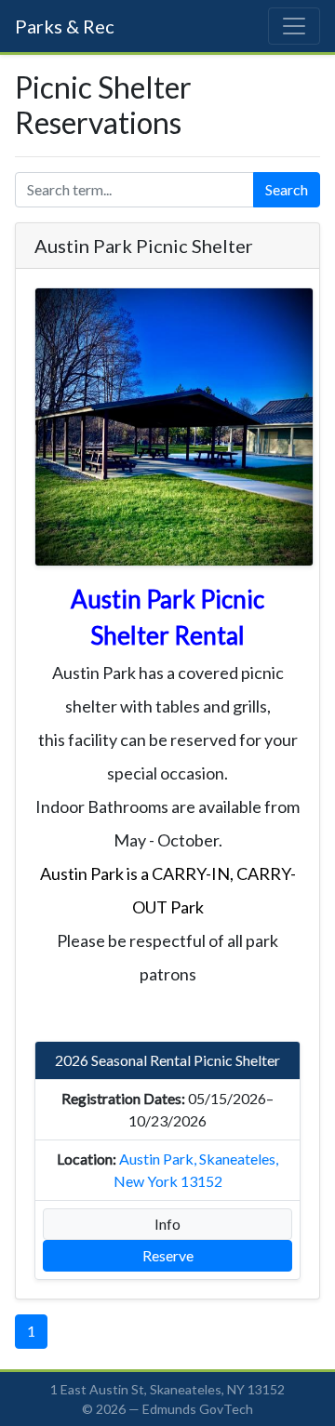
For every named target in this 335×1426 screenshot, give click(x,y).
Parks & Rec (64, 26)
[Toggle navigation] (294, 26)
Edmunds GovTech (197, 1409)
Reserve (168, 1255)
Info (167, 1224)
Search (286, 189)
